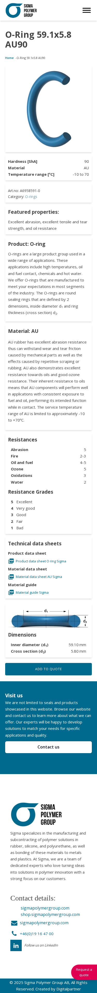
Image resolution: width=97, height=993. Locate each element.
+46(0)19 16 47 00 (37, 933)
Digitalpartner (68, 988)
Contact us (48, 747)
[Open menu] (86, 10)
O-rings (31, 196)
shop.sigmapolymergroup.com (50, 914)
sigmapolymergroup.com (45, 908)
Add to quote (48, 669)
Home (9, 58)
